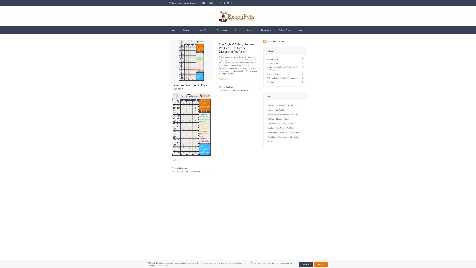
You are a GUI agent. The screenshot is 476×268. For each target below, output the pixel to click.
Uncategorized (272, 59)
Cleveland (294, 137)
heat (284, 123)
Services (186, 30)
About (237, 30)
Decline (306, 264)
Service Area (222, 30)
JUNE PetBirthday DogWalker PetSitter (283, 114)
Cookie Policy (162, 265)
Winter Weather (274, 123)
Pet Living (270, 82)
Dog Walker (280, 110)
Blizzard (279, 119)
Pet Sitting (292, 105)
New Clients (204, 30)
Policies (271, 119)
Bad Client (280, 128)
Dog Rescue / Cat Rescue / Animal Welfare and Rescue (282, 68)
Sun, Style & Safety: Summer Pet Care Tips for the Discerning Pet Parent (237, 47)
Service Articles (273, 74)
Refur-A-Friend (285, 30)
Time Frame (294, 132)
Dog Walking (280, 105)
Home (173, 30)
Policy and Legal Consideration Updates (282, 78)
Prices (270, 141)
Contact (250, 30)
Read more (176, 160)
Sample (270, 105)
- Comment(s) (195, 171)
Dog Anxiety (283, 137)
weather (271, 128)
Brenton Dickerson (180, 168)
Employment (266, 30)
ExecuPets (272, 137)
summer (291, 123)
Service (270, 110)
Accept (321, 264)
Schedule (283, 132)
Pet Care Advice (273, 63)
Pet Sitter (290, 128)
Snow (287, 119)
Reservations (273, 132)
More (301, 30)
